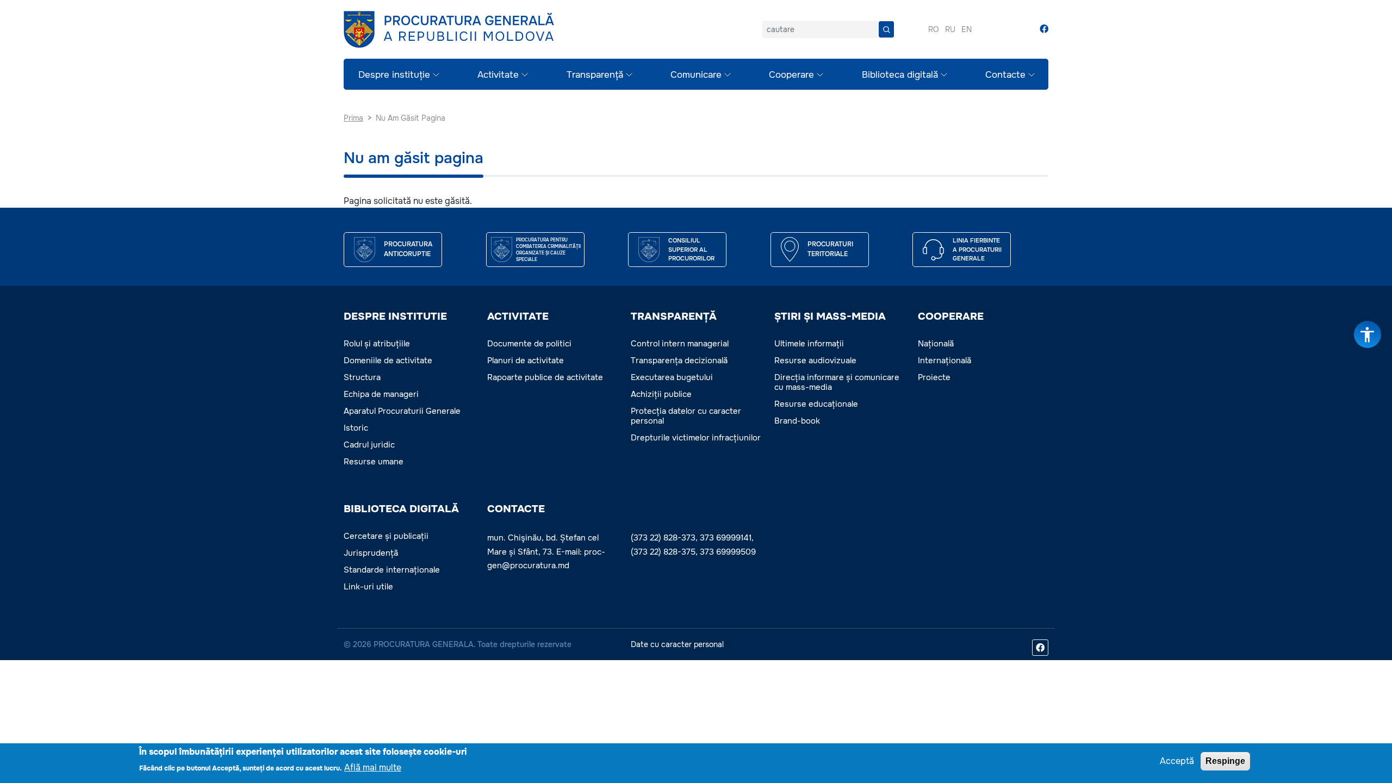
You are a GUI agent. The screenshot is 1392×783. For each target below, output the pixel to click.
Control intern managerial (680, 343)
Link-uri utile (368, 586)
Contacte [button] (516, 508)
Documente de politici (529, 343)
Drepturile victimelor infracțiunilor (696, 437)
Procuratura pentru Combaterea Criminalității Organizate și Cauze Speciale (548, 249)
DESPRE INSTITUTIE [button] (395, 316)
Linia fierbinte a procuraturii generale (977, 249)
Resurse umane (373, 461)
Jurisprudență (371, 553)
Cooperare (791, 74)
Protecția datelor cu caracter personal (686, 416)
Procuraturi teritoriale (830, 249)
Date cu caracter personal (677, 644)
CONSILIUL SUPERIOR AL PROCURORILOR (691, 249)
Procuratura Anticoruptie (408, 249)
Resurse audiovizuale (815, 360)
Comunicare (696, 74)
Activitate (498, 74)
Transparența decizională (679, 360)
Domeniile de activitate (388, 360)
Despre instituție (394, 74)
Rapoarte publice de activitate (545, 377)
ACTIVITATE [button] (518, 316)
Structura (362, 377)
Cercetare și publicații (386, 536)
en (966, 29)
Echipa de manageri (381, 394)
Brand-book (797, 420)
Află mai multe (372, 767)
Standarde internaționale (392, 569)
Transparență (595, 74)
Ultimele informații (809, 343)
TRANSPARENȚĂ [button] (674, 316)
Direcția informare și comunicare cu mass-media (836, 382)
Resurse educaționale (816, 404)
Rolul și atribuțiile (377, 343)
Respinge (1225, 761)
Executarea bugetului (672, 377)
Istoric (356, 427)
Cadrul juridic (369, 444)
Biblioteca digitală (900, 74)
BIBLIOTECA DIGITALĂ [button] (401, 508)
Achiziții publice (661, 394)
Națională (936, 343)
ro (933, 29)
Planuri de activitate (525, 360)
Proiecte (934, 377)
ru (950, 29)
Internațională (944, 360)
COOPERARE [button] (951, 316)
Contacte (1005, 74)
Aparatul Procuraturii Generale (402, 411)
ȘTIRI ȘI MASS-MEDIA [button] (830, 316)
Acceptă (1177, 761)
